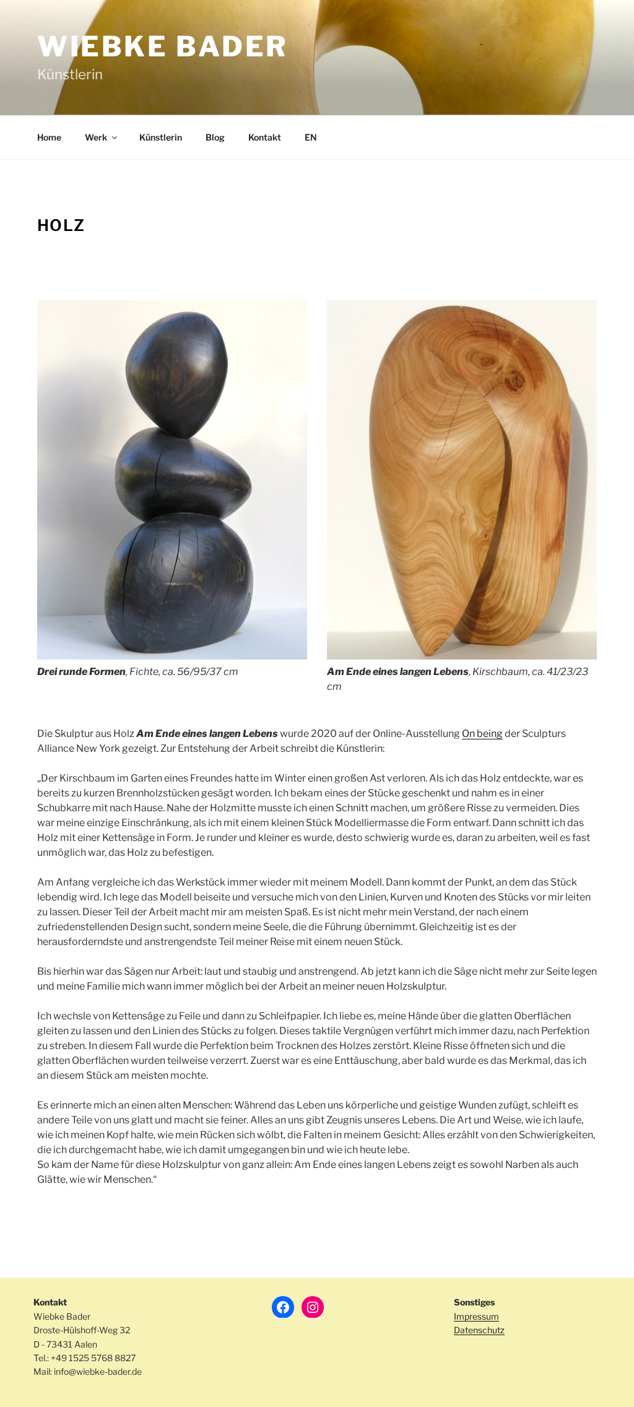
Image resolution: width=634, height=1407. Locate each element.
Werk (96, 137)
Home (49, 137)
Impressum (476, 1316)
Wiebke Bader (163, 46)
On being (482, 733)
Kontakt (264, 137)
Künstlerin (160, 137)
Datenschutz (479, 1330)
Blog (215, 137)
